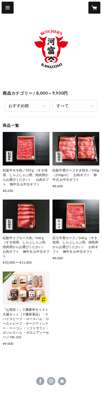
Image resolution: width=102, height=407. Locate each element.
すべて (62, 105)
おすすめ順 (18, 105)
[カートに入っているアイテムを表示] (94, 8)
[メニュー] (8, 8)
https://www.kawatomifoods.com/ (62, 381)
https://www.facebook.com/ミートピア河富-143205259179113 (40, 381)
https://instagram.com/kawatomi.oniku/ (51, 381)
